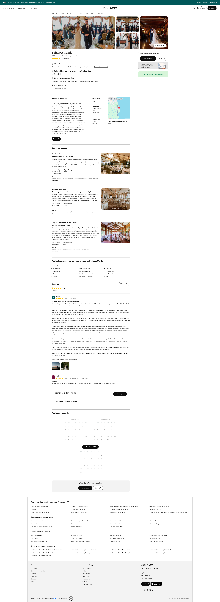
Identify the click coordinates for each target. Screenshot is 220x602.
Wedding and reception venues (69, 13)
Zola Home (205, 2)
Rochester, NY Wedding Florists (159, 553)
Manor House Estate (77, 538)
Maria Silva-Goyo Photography (80, 506)
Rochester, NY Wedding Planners (41, 556)
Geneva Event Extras (116, 527)
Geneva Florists (154, 521)
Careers (33, 579)
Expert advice (22, 8)
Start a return (86, 576)
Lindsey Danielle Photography (119, 509)
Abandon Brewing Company (158, 535)
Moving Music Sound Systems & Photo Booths (124, 506)
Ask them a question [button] (120, 394)
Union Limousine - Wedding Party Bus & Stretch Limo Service (168, 512)
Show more (55, 180)
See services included (101, 67)
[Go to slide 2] (115, 173)
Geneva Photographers (38, 521)
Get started (145, 584)
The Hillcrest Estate (76, 535)
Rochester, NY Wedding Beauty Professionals (124, 553)
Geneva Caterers (36, 524)
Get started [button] (212, 8)
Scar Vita (33, 509)
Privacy (33, 598)
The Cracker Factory (156, 538)
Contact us (85, 581)
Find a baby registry (146, 578)
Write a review (124, 284)
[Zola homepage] (110, 8)
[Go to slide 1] (114, 173)
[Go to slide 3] (117, 173)
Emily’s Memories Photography (40, 512)
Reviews (33, 573)
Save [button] (96, 488)
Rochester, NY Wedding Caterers (120, 550)
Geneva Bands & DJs (116, 521)
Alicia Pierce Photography (79, 509)
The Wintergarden (36, 535)
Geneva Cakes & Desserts (118, 524)
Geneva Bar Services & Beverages (41, 527)
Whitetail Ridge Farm (116, 535)
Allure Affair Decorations (117, 512)
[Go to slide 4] (117, 208)
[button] (159, 45)
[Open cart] (198, 8)
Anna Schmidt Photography (39, 506)
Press (32, 581)
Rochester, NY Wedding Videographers (82, 553)
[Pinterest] (144, 590)
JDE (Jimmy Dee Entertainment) (159, 506)
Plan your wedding (8, 8)
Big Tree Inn (34, 538)
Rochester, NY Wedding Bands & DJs (161, 550)
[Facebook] (142, 590)
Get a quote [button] (56, 138)
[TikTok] (153, 590)
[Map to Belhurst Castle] (119, 108)
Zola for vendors (213, 2)
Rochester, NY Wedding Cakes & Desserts (83, 550)
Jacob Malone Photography (79, 512)
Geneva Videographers (157, 524)
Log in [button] (203, 8)
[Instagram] (150, 590)
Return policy (86, 579)
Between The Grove (156, 509)
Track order (86, 573)
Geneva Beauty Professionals (79, 521)
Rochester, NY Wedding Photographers (43, 553)
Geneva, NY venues (91, 13)
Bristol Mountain (115, 541)
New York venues (81, 13)
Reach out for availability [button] (90, 446)
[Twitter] (147, 590)
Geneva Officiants (76, 527)
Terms (42, 2)
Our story (34, 568)
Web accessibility (62, 598)
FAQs (84, 571)
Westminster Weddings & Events (80, 541)
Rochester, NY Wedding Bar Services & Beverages (46, 550)
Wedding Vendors (56, 13)
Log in (142, 573)
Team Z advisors (87, 584)
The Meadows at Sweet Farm (40, 541)
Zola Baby (199, 2)
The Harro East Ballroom (117, 538)
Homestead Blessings (156, 541)
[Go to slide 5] (118, 208)
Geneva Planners (76, 524)
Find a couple (33, 8)
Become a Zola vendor (38, 571)
